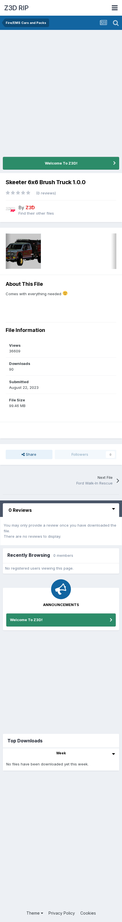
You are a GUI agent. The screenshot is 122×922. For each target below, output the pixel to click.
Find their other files (36, 213)
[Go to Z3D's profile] (10, 209)
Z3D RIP (16, 8)
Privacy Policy (62, 913)
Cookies (88, 913)
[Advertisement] (61, 94)
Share (30, 454)
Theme (33, 913)
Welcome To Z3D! (61, 163)
